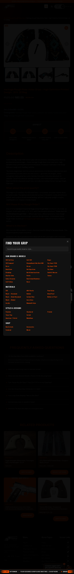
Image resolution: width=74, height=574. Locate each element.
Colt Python (9, 282)
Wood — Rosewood (11, 294)
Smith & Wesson (52, 272)
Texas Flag (9, 315)
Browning (8, 272)
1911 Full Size (10, 260)
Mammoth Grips (31, 303)
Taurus (49, 275)
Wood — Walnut (10, 300)
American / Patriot (11, 318)
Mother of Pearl (52, 297)
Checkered (30, 312)
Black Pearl (50, 294)
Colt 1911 (29, 260)
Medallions (30, 318)
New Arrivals (9, 327)
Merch (28, 330)
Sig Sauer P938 (52, 266)
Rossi (28, 282)
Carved (29, 315)
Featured (8, 330)
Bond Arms (9, 269)
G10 (7, 291)
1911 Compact (10, 263)
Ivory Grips (30, 300)
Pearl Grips (50, 291)
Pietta (28, 275)
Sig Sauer (50, 269)
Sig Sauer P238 (52, 263)
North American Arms (33, 272)
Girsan (29, 266)
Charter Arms (10, 275)
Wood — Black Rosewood (13, 297)
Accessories (30, 327)
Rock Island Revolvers (33, 279)
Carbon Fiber (31, 297)
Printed (49, 312)
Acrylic (8, 303)
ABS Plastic (30, 291)
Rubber (29, 294)
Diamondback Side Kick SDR (35, 263)
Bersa (7, 266)
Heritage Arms (31, 269)
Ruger (49, 260)
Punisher (8, 312)
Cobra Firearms (10, 279)
